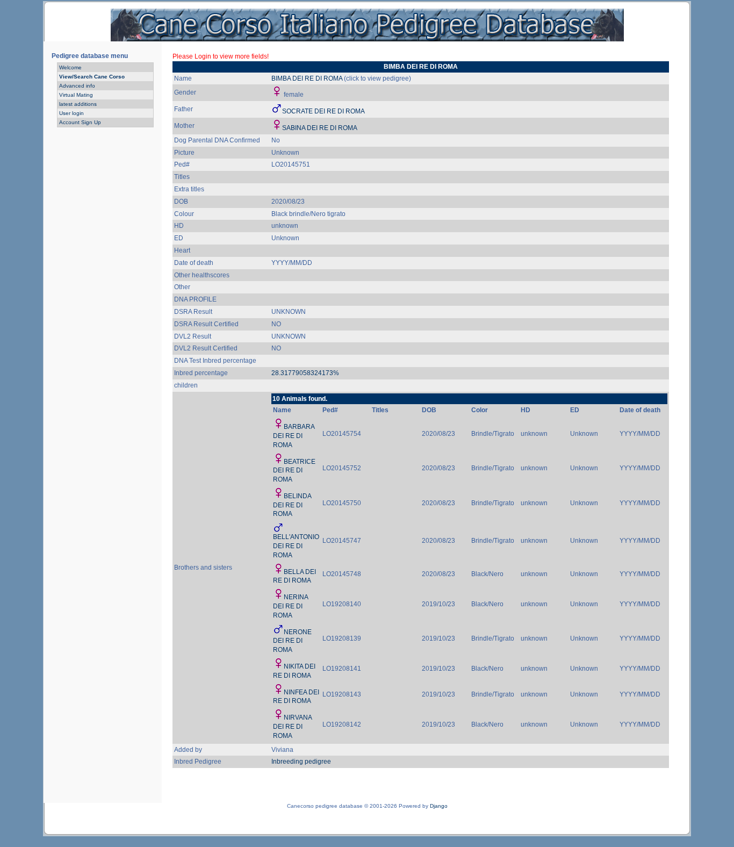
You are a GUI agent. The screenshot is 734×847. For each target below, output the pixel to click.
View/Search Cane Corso (92, 77)
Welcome (70, 67)
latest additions (78, 104)
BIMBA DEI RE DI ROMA (306, 78)
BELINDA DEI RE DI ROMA (292, 505)
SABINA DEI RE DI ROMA (319, 128)
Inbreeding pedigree (301, 761)
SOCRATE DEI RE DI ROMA (323, 111)
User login (71, 113)
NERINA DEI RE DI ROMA (290, 606)
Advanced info (77, 86)
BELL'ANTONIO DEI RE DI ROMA (296, 546)
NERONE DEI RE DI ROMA (292, 641)
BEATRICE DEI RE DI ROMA (294, 471)
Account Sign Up (80, 122)
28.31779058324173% (305, 373)
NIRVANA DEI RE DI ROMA (292, 727)
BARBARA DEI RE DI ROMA (293, 436)
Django (439, 806)
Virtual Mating (76, 95)
